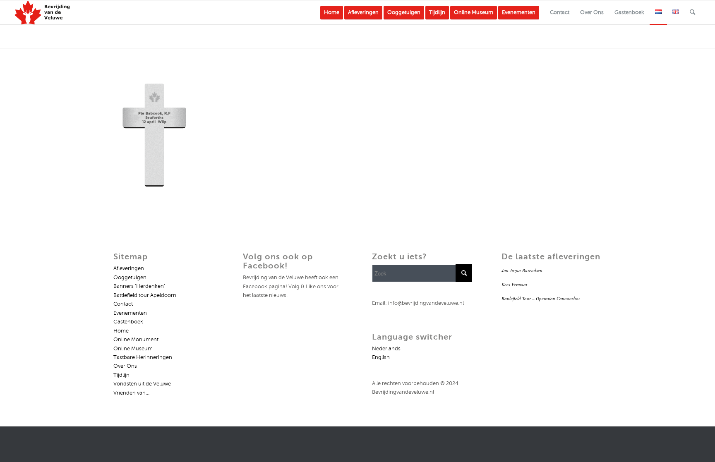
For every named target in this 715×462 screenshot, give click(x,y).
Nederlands (386, 349)
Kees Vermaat (514, 284)
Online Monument (135, 339)
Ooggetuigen (129, 277)
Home (121, 331)
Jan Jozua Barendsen (521, 270)
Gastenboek (128, 322)
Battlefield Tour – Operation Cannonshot (540, 298)
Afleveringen (128, 268)
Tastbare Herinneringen (142, 357)
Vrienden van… (131, 393)
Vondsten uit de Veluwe (142, 384)
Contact (123, 304)
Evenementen (130, 313)
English (381, 357)
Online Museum (133, 349)
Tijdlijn (121, 375)
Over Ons (125, 366)
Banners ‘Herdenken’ (139, 286)
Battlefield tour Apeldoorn (144, 295)
